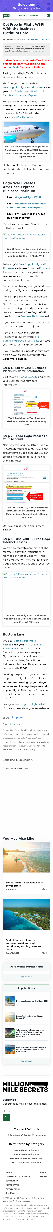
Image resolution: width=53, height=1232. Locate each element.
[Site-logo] (6, 15)
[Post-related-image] (26, 857)
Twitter (27, 1135)
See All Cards (26, 977)
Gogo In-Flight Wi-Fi (28, 197)
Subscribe (9, 1099)
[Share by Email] (21, 718)
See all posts (26, 1061)
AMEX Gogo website (25, 376)
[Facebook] (12, 718)
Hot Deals (13, 67)
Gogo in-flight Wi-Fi (33, 704)
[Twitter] (17, 718)
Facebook (15, 1135)
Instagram (40, 1135)
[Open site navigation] (48, 15)
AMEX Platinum (23, 117)
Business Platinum (31, 316)
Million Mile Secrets (38, 39)
